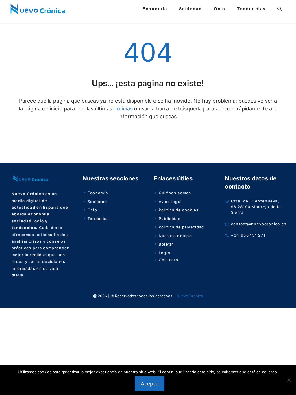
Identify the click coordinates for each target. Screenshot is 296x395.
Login (165, 252)
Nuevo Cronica (189, 296)
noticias (122, 109)
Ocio (219, 8)
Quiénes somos (175, 193)
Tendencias (251, 8)
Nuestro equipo (175, 235)
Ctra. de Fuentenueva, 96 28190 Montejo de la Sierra (256, 207)
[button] (279, 8)
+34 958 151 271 (248, 235)
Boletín (166, 244)
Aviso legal (170, 201)
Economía (155, 8)
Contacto (168, 259)
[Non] (289, 380)
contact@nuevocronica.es (259, 224)
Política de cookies (179, 210)
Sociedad (190, 8)
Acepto (149, 384)
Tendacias (98, 218)
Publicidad (170, 218)
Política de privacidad (181, 227)
